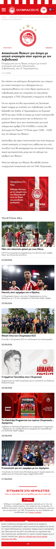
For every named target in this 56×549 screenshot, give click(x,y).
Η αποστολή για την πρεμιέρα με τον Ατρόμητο (25, 468)
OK (28, 544)
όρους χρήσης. (35, 512)
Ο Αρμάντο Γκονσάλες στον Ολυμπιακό (22, 377)
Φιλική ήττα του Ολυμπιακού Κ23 (19, 336)
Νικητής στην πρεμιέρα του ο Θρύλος (20, 292)
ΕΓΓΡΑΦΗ (28, 500)
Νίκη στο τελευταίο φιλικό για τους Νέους (22, 249)
